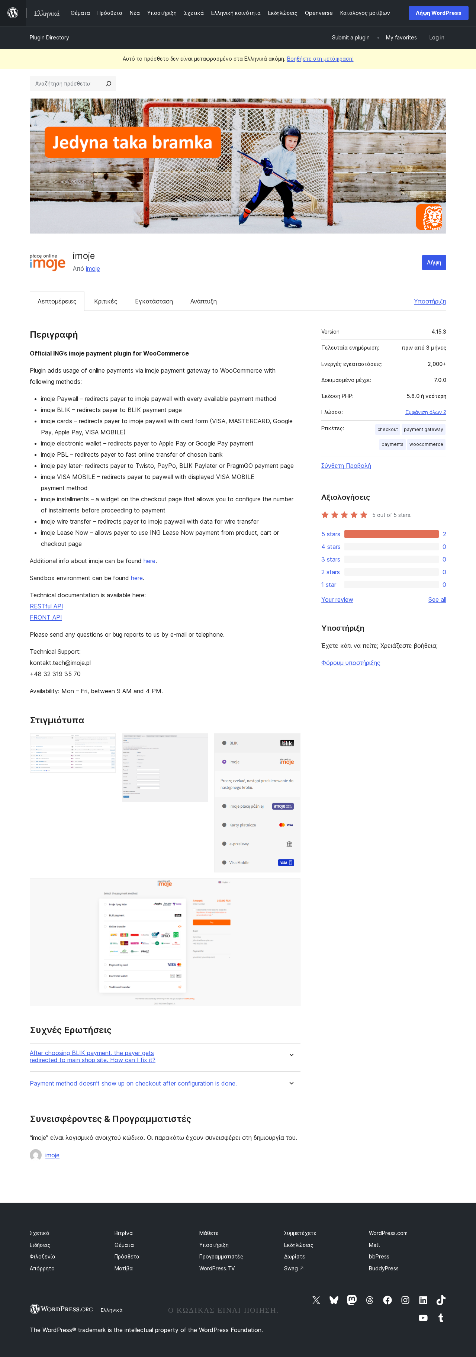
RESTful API (46, 606)
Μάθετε (209, 1233)
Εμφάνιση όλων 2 (425, 412)
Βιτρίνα (124, 1233)
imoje (93, 268)
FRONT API (46, 617)
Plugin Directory (49, 37)
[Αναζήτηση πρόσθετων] (108, 83)
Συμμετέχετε (300, 1233)
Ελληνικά (112, 1310)
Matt (374, 1245)
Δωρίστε (294, 1256)
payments (392, 444)
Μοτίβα (124, 1268)
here (149, 561)
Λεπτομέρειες (57, 301)
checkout (387, 429)
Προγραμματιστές (221, 1256)
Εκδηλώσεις (298, 1245)
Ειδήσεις (40, 1245)
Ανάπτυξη (203, 301)
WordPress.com (388, 1233)
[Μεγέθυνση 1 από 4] (106, 743)
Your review (337, 599)
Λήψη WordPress (438, 13)
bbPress (379, 1256)
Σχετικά (39, 1233)
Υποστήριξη (430, 301)
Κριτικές (106, 301)
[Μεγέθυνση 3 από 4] (290, 743)
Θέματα (124, 1245)
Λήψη (434, 262)
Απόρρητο (42, 1268)
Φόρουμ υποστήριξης (350, 662)
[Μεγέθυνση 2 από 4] (198, 743)
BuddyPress (384, 1268)
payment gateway (423, 429)
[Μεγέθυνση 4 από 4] (290, 888)
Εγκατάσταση (154, 301)
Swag (294, 1268)
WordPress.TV (217, 1268)
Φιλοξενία (42, 1256)
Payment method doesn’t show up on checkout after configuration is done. (133, 1083)
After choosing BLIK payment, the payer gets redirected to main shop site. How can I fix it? (92, 1056)
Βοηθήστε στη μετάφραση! (320, 58)
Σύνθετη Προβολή (346, 465)
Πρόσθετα (127, 1256)
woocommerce (426, 444)
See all (437, 599)
